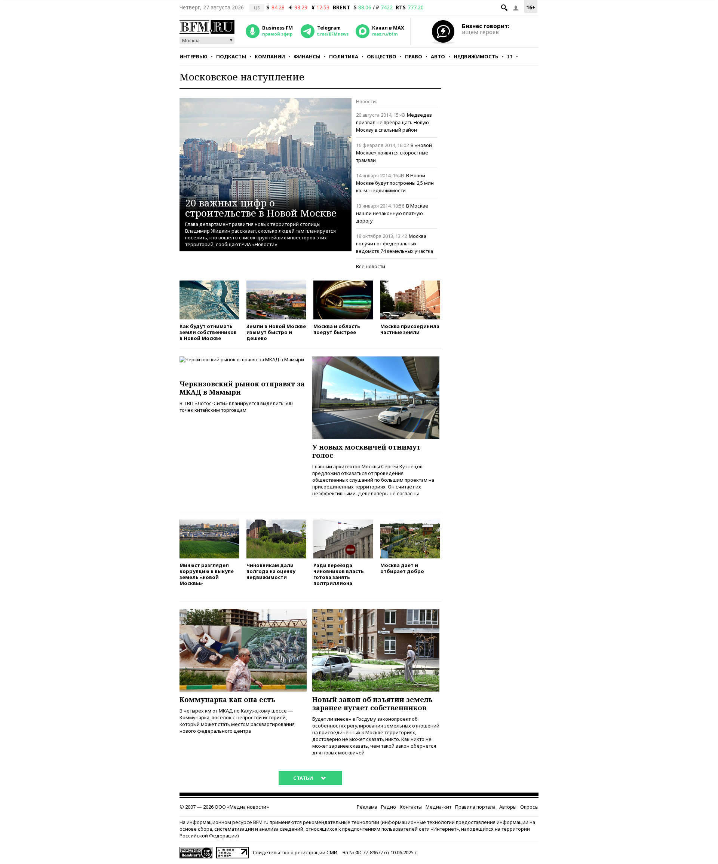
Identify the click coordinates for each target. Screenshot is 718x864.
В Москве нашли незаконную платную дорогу (392, 213)
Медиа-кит (438, 806)
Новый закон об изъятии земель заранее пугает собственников (372, 703)
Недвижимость (476, 56)
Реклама (367, 806)
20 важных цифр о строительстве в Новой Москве (261, 207)
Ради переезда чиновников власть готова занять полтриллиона (338, 574)
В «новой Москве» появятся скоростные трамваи (394, 152)
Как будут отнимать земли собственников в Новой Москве (208, 332)
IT (510, 56)
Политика (343, 56)
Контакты (411, 806)
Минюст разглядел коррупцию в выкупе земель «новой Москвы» (207, 574)
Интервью (194, 56)
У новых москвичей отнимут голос (366, 451)
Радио (388, 806)
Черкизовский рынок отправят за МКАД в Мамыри (242, 387)
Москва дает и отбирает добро (402, 568)
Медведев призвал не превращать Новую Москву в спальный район (394, 122)
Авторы (507, 806)
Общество (381, 56)
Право (413, 56)
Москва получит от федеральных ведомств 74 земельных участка (394, 243)
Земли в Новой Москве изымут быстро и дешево (276, 332)
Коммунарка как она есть (227, 699)
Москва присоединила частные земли (409, 329)
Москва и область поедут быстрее (336, 329)
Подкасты (231, 56)
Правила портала (475, 806)
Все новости (370, 266)
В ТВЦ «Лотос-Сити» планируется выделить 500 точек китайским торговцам (236, 406)
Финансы (307, 56)
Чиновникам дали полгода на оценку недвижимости (270, 571)
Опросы (529, 806)
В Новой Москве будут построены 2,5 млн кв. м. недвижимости (395, 183)
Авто (438, 56)
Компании (270, 56)
